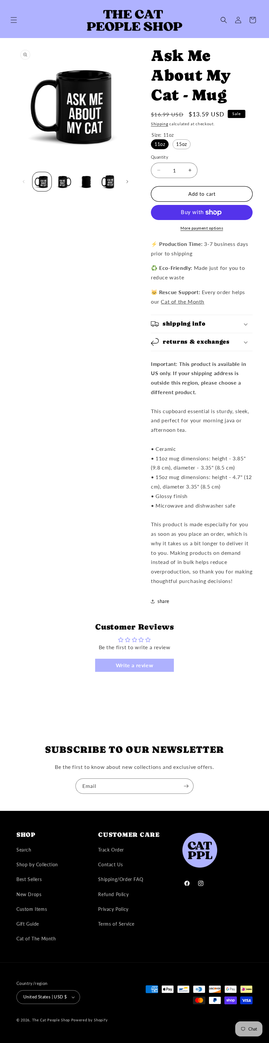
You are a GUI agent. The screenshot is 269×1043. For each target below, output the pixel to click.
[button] (14, 20)
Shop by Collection (37, 864)
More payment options (201, 228)
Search (23, 849)
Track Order (111, 849)
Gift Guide (27, 924)
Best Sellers (29, 879)
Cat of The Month (36, 938)
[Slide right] (127, 181)
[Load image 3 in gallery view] (86, 181)
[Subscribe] (186, 786)
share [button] (163, 601)
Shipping (159, 123)
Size (163, 135)
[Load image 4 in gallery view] (108, 181)
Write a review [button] (134, 665)
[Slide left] (23, 181)
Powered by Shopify (89, 1020)
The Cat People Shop (51, 1020)
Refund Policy (113, 894)
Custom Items (31, 909)
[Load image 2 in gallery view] (64, 181)
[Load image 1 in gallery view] (42, 181)
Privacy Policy (113, 909)
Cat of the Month (182, 301)
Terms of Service (116, 924)
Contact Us (110, 864)
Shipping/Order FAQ (120, 879)
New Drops (28, 894)
